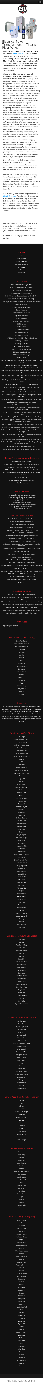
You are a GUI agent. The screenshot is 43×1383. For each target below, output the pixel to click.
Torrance (21, 1231)
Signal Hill (21, 1324)
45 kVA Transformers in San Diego (21, 527)
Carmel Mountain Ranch (22, 756)
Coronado (21, 843)
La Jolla (21, 891)
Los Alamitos (21, 1088)
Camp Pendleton (21, 641)
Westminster (21, 1083)
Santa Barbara (21, 1287)
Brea (21, 1343)
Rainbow (21, 1157)
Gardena (21, 1293)
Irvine (22, 1063)
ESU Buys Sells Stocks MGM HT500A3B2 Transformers (21, 301)
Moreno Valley (21, 1205)
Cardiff (21, 658)
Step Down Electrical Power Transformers (21, 579)
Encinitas (21, 655)
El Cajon (21, 1123)
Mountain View (21, 823)
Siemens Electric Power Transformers (22, 505)
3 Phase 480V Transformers (21, 568)
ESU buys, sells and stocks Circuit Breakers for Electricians (22, 392)
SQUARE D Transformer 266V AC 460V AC (21, 577)
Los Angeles (21, 1220)
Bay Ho (21, 776)
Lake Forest (21, 1060)
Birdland (21, 790)
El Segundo (21, 1240)
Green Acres (21, 1194)
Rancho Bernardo (22, 916)
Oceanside (21, 649)
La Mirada (21, 1335)
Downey (21, 1313)
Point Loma (21, 902)
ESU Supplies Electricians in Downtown (21, 594)
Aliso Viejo (21, 1032)
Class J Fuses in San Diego (21, 346)
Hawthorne (21, 1290)
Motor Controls (22, 499)
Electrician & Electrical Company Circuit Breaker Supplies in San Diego (21, 435)
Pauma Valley (21, 686)
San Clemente (21, 1021)
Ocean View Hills (21, 962)
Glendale (21, 1268)
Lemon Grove (21, 1134)
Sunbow (21, 953)
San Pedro (21, 1226)
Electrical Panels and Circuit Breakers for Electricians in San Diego (22, 598)
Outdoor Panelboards (21, 330)
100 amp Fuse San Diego (21, 355)
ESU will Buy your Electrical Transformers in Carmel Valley (21, 427)
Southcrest (21, 849)
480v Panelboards (21, 332)
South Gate (21, 1304)
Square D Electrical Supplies (22, 507)
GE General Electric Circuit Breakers (22, 497)
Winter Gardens (21, 1117)
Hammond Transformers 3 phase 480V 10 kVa (22, 536)
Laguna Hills (21, 1046)
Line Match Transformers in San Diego (21, 299)
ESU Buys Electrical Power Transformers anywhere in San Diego (21, 413)
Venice (21, 1254)
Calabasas (21, 1279)
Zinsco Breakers (21, 318)
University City (21, 751)
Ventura (21, 1285)
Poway (21, 919)
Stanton (21, 1085)
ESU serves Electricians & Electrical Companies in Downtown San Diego (21, 431)
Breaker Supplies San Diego (21, 307)
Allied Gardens (21, 882)
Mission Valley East (21, 787)
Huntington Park (21, 1307)
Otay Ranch (22, 990)
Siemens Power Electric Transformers (21, 467)
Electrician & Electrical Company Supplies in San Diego (21, 610)
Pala (21, 683)
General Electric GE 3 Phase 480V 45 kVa (21, 533)
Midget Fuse (21, 358)
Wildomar (21, 1160)
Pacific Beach (21, 896)
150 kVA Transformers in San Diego (21, 524)
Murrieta (21, 1169)
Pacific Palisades (21, 1256)
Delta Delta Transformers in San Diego (21, 519)
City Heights (21, 835)
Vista (21, 661)
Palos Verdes (21, 1228)
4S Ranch (21, 857)
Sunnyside (21, 973)
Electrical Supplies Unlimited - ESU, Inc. (24, 1381)
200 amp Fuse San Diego (21, 352)
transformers (21, 259)
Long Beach (22, 1223)
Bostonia (21, 1126)
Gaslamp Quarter (22, 818)
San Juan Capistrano (21, 1027)
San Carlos (21, 885)
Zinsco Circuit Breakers (22, 508)
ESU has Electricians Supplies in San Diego (21, 402)
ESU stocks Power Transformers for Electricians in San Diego (21, 602)
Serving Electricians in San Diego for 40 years (21, 607)
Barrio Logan (21, 840)
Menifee (21, 1199)
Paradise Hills (21, 967)
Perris (21, 1202)
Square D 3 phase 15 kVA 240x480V (21, 538)
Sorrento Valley (21, 742)
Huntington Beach (21, 1074)
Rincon (21, 691)
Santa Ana (21, 1069)
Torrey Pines (21, 908)
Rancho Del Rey (21, 945)
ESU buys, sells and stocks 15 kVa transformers (21, 384)
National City (21, 924)
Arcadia (21, 1355)
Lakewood (21, 1321)
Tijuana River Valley (21, 1004)
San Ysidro (21, 1001)
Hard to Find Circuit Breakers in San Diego (21, 446)
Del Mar (21, 910)
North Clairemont (21, 767)
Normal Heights (21, 798)
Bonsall (21, 694)
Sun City (21, 1166)
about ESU (21, 267)
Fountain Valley (21, 1071)
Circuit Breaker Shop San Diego (21, 290)
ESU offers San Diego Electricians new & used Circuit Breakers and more (22, 408)
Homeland (21, 1191)
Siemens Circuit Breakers (21, 313)
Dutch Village (21, 1177)
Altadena (21, 1352)
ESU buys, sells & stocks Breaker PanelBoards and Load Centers (21, 381)
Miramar (21, 759)
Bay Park (21, 779)
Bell (21, 1310)
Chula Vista (21, 927)
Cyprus (21, 1327)
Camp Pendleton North (21, 647)
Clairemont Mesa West (21, 773)
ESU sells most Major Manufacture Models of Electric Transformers (21, 473)
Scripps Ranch (21, 871)
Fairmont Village (21, 837)
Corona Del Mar (21, 1052)
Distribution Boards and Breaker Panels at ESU (21, 368)
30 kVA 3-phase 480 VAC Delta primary (21, 574)
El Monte (21, 1357)
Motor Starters (22, 501)
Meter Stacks (21, 327)
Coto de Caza (21, 1041)
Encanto (21, 832)
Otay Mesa (21, 1100)
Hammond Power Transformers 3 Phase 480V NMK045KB (21, 571)
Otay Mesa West (21, 987)
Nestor (21, 998)
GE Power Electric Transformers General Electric (21, 470)
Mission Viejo (21, 1038)
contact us (21, 273)
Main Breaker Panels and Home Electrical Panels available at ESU (21, 371)
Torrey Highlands (22, 866)
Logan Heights (21, 846)
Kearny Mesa (21, 874)
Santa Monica (21, 1242)
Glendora (21, 1366)
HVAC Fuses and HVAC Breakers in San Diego (21, 338)
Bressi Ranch (21, 672)
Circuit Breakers (9, 196)
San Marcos (22, 663)
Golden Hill (21, 804)
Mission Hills (21, 793)
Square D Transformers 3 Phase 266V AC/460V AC (17, 560)
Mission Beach (21, 894)
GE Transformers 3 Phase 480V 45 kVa (21, 541)
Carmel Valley (21, 748)
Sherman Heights (22, 807)
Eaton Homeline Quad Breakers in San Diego (21, 365)
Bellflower (21, 1318)
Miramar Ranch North (21, 854)
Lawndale (21, 1296)
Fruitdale (21, 956)
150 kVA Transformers (21, 483)
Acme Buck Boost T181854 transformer (21, 563)
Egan (21, 1197)
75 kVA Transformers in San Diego (21, 522)
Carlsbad (21, 652)
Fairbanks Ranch (21, 863)
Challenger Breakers (21, 304)
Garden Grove (21, 1077)
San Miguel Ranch (21, 976)
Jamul (21, 1103)
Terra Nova (22, 948)
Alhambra (21, 1349)
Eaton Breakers (21, 310)
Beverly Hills (21, 1262)
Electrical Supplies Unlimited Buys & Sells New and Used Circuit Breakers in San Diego (21, 420)
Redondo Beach (21, 1234)
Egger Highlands (21, 995)
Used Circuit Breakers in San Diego (21, 287)
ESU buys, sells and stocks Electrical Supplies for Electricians (21, 605)
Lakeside (21, 1114)
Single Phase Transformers (21, 557)
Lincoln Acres (21, 979)
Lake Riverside (21, 1180)
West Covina (21, 1360)
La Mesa (21, 1128)
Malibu (21, 1259)
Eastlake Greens (21, 950)
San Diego (21, 737)
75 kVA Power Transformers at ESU (21, 480)
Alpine (22, 1106)
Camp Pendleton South (21, 644)
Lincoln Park (22, 821)
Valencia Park (21, 826)
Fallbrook (21, 677)
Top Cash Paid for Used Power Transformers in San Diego (21, 424)
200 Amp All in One (21, 341)
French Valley (21, 1174)
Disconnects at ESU (21, 335)
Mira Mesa (21, 762)
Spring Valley (21, 1131)
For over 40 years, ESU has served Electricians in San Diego (21, 417)
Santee (21, 1120)
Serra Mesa (22, 880)
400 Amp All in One (21, 344)
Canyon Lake (21, 1185)
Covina (21, 1363)
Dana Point (21, 1024)
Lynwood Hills (21, 981)
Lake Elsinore (21, 1163)
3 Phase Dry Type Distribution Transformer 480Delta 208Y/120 (21, 545)
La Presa (21, 1109)
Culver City (21, 1248)
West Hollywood (21, 1265)
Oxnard (21, 1282)
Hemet (21, 1208)
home (22, 256)
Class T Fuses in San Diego (21, 349)
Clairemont (21, 765)
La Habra (21, 1341)
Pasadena (21, 1346)
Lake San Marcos (21, 666)
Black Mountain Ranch (21, 860)
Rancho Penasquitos (21, 753)
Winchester (21, 1188)
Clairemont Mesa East (21, 770)
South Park (21, 812)
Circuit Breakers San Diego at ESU (21, 285)
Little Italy (21, 815)
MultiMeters (21, 324)
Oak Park (21, 829)
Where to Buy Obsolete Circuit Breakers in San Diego (21, 449)
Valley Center (21, 689)
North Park (21, 809)
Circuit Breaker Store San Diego (21, 293)
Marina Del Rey (21, 1245)
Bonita (21, 942)
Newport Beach (21, 1055)
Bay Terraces (21, 970)
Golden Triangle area (21, 745)
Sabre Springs (21, 852)
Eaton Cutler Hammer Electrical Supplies (22, 495)
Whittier (21, 1338)
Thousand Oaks (21, 1273)
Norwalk (21, 1329)
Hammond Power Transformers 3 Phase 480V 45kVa (21, 549)
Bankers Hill (22, 801)
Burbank (21, 1270)
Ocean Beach (21, 899)
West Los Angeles (21, 1251)
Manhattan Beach (22, 1237)
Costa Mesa (21, 1057)
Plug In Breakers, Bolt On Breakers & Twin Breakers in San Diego (21, 361)
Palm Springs (21, 1140)
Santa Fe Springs (21, 1332)
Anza (21, 1183)
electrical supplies (21, 264)
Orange (21, 1080)
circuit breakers (21, 261)
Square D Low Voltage (21, 551)
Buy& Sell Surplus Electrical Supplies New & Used (21, 296)
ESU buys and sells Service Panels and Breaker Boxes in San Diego (21, 376)
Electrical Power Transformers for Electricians (21, 613)
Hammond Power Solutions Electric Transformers (21, 464)
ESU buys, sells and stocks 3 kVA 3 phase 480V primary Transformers (21, 388)
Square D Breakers (21, 315)
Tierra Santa (21, 877)
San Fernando (21, 1276)
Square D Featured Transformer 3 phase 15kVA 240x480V (21, 565)
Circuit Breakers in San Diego (21, 405)
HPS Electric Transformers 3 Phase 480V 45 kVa (21, 530)
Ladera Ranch (21, 1035)
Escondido (21, 669)
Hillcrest (21, 795)
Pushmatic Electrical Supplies (22, 503)
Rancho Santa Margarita (21, 1043)
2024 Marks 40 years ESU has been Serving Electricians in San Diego (21, 395)
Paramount (21, 1315)
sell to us (21, 270)
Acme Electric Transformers (21, 461)
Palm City (21, 959)
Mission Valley (21, 784)
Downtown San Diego (21, 739)
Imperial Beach (21, 984)
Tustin (21, 1066)
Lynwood (21, 1301)
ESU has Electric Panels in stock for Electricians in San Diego (21, 399)
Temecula (21, 1152)
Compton (21, 1299)
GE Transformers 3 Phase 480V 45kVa (21, 554)
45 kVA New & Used (21, 477)
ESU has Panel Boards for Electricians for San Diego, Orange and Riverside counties (21, 443)
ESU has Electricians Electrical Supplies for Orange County (21, 439)
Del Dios (21, 675)
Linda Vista (21, 781)
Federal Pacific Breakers (21, 321)
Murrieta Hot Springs (21, 1171)
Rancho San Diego (21, 1112)
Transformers (17, 54)
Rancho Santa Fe (21, 913)
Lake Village (22, 1155)
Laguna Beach (21, 1049)
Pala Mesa (21, 680)
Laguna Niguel (21, 1029)
